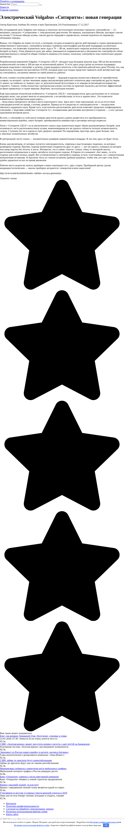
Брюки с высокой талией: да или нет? (19, 784)
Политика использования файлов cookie (26, 811)
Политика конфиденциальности (22, 806)
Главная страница (9, 10)
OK (106, 825)
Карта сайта (12, 814)
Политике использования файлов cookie (32, 825)
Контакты (11, 803)
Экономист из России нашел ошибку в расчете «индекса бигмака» (34, 752)
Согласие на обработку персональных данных (30, 809)
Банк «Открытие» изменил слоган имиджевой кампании (29, 776)
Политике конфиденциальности (104, 822)
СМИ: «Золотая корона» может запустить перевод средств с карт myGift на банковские (45, 744)
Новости (4, 7)
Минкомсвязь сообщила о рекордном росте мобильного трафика (33, 768)
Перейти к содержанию (12, 1)
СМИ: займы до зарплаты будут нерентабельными (26, 760)
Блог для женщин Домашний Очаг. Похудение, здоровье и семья (33, 736)
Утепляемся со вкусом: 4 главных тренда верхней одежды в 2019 (33, 793)
